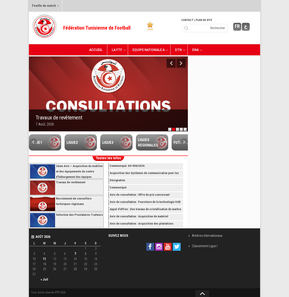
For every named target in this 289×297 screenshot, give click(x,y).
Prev (33, 142)
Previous (171, 63)
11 (44, 259)
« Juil (44, 279)
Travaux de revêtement (59, 117)
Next (181, 63)
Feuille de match (44, 6)
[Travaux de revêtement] (108, 93)
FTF (57, 292)
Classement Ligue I (204, 246)
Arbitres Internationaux (207, 236)
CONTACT (187, 20)
